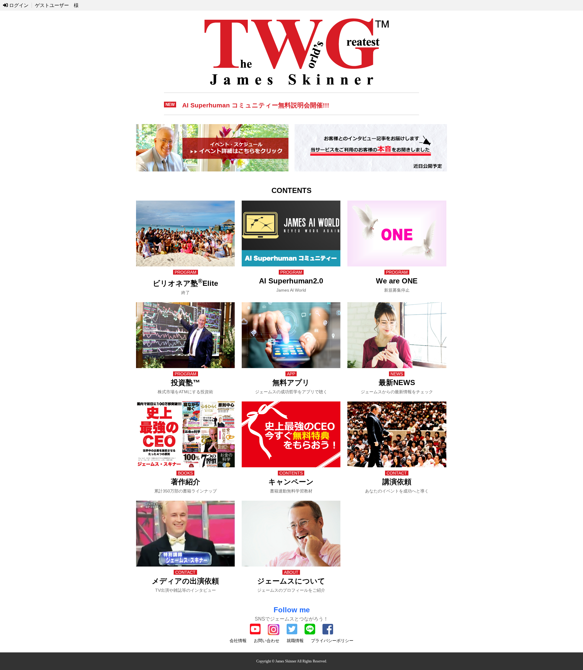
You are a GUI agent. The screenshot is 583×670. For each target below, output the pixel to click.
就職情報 (295, 640)
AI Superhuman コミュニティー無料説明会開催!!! (255, 105)
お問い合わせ (266, 640)
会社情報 (238, 640)
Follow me (292, 610)
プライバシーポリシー (332, 640)
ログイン (18, 5)
